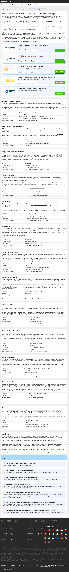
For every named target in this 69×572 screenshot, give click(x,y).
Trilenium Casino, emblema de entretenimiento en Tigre (14, 410)
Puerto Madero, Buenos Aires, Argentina (28, 112)
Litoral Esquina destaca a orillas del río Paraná (17, 254)
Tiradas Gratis (30, 533)
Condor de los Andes (47, 32)
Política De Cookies (22, 565)
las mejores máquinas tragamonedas (39, 205)
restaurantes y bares (20, 312)
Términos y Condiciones (6, 569)
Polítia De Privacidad (33, 565)
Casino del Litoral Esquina (10, 252)
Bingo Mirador (60, 134)
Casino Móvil (20, 4)
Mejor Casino (4, 4)
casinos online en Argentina (23, 436)
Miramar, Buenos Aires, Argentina (37, 188)
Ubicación (4, 213)
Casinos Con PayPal (29, 4)
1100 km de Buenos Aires (37, 359)
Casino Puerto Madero (58, 32)
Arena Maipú (24, 228)
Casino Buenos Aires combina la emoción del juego (37, 103)
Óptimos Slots (40, 528)
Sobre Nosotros (4, 565)
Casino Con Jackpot (39, 4)
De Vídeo (39, 537)
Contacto (13, 565)
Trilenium (58, 416)
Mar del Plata (23, 384)
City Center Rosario (35, 158)
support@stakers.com (45, 566)
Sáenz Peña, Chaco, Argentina (36, 343)
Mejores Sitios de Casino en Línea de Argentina (16, 9)
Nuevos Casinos (12, 4)
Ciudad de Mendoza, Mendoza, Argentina (34, 291)
